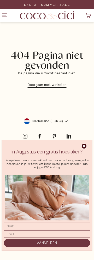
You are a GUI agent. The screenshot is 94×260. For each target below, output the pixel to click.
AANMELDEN (47, 243)
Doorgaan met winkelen (47, 85)
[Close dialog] (84, 146)
